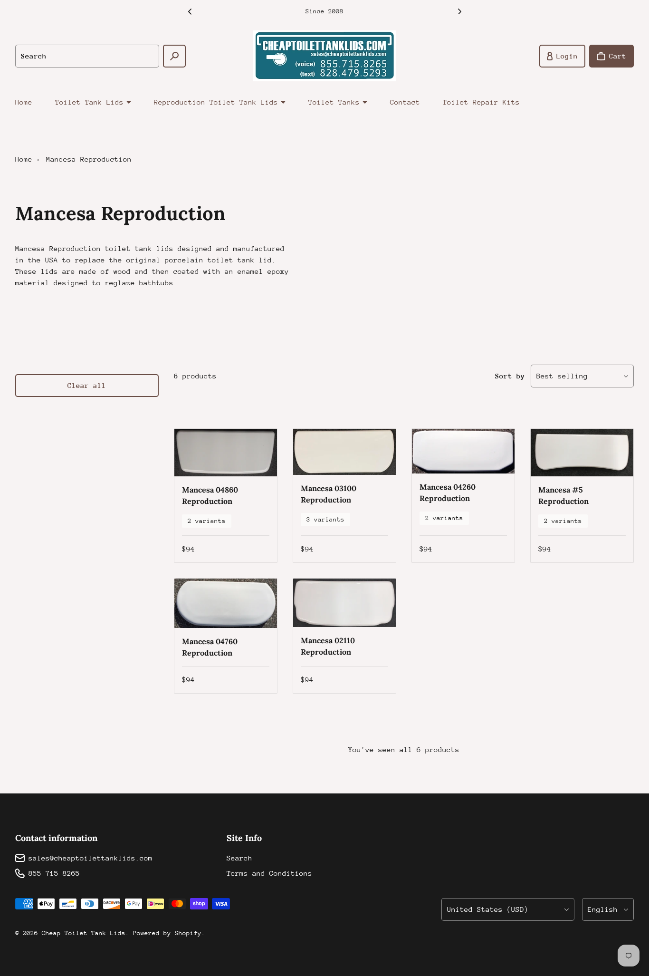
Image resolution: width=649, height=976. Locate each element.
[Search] (174, 56)
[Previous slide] (189, 11)
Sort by (510, 376)
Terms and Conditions (269, 873)
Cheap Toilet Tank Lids (83, 933)
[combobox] (87, 56)
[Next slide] (459, 11)
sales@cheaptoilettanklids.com (91, 858)
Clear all (86, 385)
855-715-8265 (54, 873)
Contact (405, 102)
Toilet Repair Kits (481, 102)
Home (23, 102)
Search (239, 858)
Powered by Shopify (167, 933)
